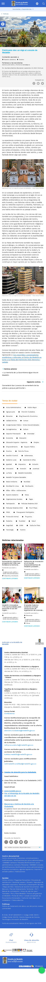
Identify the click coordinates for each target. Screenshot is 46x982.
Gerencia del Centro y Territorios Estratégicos (16, 65)
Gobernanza (28, 455)
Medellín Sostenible (25, 473)
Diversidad (30, 433)
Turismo (21, 59)
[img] (3, 4)
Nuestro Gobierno (10, 59)
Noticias (6, 14)
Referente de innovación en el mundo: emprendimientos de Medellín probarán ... (33, 564)
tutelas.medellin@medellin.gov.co (18, 754)
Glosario (30, 882)
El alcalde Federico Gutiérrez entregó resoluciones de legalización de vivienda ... (34, 607)
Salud (34, 521)
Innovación (9, 468)
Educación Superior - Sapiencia (16, 442)
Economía (9, 438)
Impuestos (22, 464)
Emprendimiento (12, 447)
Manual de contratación (11, 891)
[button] (35, 3)
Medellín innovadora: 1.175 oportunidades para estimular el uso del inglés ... (11, 607)
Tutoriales (6, 893)
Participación (10, 503)
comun (25, 420)
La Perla (9, 473)
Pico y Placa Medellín (18, 893)
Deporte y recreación (13, 433)
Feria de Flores (23, 451)
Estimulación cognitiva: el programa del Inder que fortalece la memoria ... (12, 563)
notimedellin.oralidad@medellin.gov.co (20, 764)
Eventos (9, 451)
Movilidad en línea (12, 486)
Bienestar (9, 416)
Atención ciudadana (28, 412)
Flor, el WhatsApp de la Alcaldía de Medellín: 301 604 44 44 (21, 795)
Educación (22, 438)
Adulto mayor (32, 407)
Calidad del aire (11, 420)
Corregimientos (11, 429)
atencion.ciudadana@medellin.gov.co (19, 731)
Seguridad (9, 525)
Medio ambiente (11, 482)
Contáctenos (9, 714)
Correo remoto (7, 880)
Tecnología (9, 530)
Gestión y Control (12, 455)
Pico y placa (33, 508)
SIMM (21, 525)
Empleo (36, 442)
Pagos (31, 499)
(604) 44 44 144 (31, 942)
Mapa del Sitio (8, 887)
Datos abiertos (17, 900)
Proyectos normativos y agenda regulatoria (17, 869)
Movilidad (27, 482)
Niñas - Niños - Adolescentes (16, 490)
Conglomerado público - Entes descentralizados (22, 425)
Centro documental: (9, 858)
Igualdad (9, 464)
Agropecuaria (10, 412)
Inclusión (35, 464)
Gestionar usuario (19, 882)
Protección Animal (12, 516)
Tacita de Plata (35, 525)
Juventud (36, 468)
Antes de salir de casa (29, 891)
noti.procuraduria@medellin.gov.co (18, 745)
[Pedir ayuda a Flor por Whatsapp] (42, 970)
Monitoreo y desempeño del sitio (31, 884)
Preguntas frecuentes (22, 880)
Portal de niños (17, 896)
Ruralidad (22, 521)
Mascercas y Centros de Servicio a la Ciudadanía (19, 805)
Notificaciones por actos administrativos (28, 860)
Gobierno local (11, 460)
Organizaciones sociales (14, 499)
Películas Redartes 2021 (29, 503)
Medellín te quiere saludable (16, 477)
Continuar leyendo (10, 578)
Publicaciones (20, 871)
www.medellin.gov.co (12, 791)
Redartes (9, 521)
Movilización (29, 486)
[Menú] (4, 3)
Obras (28, 623)
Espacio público (29, 447)
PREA (8, 512)
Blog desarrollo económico (28, 416)
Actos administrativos (13, 407)
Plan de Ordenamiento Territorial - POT (24, 889)
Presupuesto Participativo (25, 512)
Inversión (23, 468)
